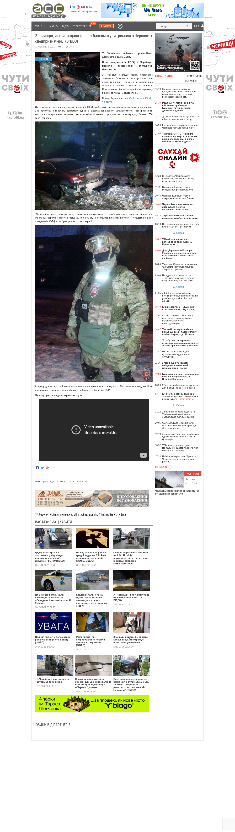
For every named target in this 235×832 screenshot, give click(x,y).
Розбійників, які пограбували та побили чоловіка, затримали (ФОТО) (90, 640)
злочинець (82, 481)
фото (45, 481)
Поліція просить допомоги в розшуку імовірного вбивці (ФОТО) (52, 639)
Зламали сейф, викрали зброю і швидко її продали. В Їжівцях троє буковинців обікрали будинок (93, 683)
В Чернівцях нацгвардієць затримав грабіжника (53, 680)
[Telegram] (87, 7)
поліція (71, 481)
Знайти (187, 26)
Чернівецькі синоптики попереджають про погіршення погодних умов (177, 492)
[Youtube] (83, 7)
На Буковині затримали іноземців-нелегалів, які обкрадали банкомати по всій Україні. (53, 598)
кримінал (61, 481)
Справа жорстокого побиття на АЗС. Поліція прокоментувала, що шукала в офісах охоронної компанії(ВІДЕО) (130, 558)
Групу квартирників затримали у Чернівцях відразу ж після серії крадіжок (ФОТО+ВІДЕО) (50, 556)
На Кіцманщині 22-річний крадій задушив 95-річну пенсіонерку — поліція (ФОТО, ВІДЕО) (91, 556)
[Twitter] (74, 7)
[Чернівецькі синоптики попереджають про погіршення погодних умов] (169, 479)
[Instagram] (79, 7)
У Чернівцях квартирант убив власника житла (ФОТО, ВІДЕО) (131, 597)
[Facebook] (70, 7)
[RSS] (90, 7)
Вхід (196, 26)
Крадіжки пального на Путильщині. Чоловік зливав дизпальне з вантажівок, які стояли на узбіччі (91, 600)
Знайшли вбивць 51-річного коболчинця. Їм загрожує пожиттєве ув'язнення (130, 639)
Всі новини (161, 466)
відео (52, 481)
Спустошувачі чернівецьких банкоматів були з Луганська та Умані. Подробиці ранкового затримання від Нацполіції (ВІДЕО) (131, 684)
